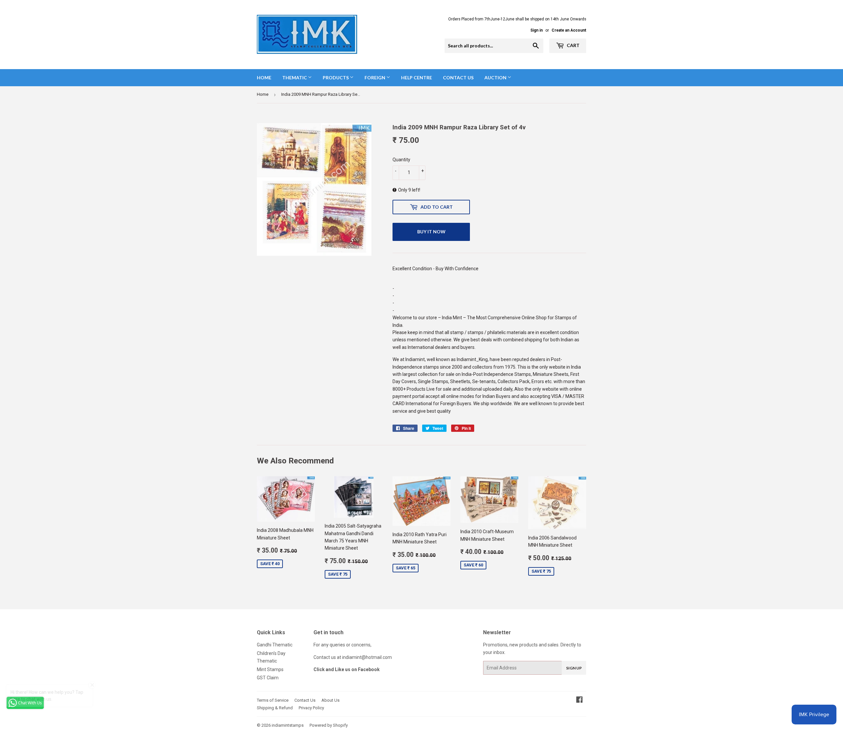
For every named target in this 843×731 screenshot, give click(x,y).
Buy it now (431, 231)
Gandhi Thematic (274, 644)
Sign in (536, 30)
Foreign (375, 77)
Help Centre (416, 77)
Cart (573, 45)
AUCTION (495, 77)
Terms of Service (272, 700)
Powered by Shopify (329, 725)
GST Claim (268, 677)
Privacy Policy (311, 707)
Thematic (295, 77)
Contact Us (458, 77)
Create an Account (569, 30)
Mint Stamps (270, 669)
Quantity (401, 159)
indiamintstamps (288, 725)
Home (264, 77)
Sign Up (574, 668)
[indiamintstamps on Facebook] (579, 700)
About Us (330, 700)
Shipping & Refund (275, 707)
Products (336, 77)
